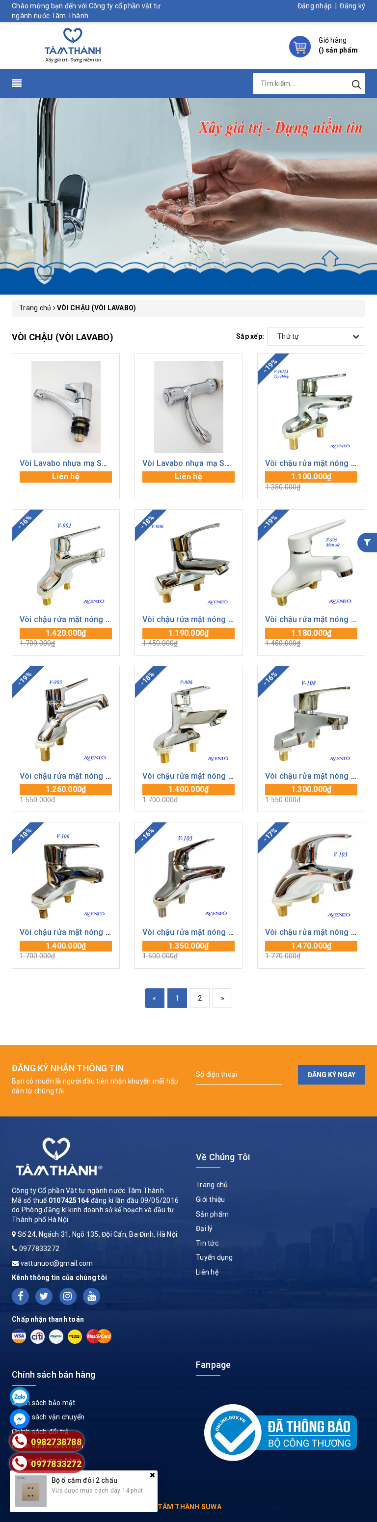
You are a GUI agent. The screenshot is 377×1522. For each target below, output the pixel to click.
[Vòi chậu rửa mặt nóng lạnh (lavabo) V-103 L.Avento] (311, 876)
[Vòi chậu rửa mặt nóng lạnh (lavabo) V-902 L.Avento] (66, 563)
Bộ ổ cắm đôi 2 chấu (84, 1480)
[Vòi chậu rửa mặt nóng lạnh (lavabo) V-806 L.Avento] (188, 720)
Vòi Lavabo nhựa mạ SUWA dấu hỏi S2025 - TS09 (109, 463)
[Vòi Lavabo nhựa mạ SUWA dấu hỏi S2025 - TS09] (66, 407)
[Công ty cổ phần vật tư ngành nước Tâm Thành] (71, 45)
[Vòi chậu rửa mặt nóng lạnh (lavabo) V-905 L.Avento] (66, 720)
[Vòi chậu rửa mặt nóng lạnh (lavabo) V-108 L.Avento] (311, 720)
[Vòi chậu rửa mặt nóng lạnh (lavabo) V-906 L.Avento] (188, 563)
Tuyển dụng (214, 1257)
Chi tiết (66, 482)
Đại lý (204, 1228)
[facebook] (20, 1296)
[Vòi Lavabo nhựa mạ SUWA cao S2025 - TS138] (188, 407)
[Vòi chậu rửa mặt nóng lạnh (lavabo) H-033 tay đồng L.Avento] (311, 407)
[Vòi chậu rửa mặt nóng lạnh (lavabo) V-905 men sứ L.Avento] (311, 563)
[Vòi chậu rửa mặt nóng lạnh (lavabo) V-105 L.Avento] (188, 876)
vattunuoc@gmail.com (57, 1263)
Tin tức (207, 1243)
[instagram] (68, 1296)
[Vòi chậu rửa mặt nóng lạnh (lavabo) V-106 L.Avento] (66, 876)
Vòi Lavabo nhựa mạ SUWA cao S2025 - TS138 (228, 463)
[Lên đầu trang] (362, 1058)
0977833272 (39, 1248)
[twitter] (44, 1296)
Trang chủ (212, 1185)
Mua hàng (311, 482)
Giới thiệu (210, 1199)
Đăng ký (352, 6)
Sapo (274, 1507)
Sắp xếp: (250, 336)
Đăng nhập (314, 6)
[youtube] (91, 1296)
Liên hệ (207, 1272)
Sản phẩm (212, 1214)
